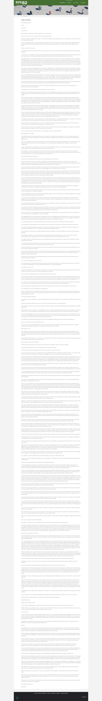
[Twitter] (84, 697)
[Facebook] (82, 697)
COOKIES (48, 693)
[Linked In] (86, 697)
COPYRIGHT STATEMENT (55, 693)
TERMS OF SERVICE (64, 693)
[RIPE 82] (21, 2)
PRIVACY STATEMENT (42, 693)
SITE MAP (36, 693)
